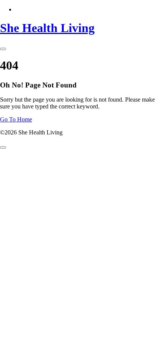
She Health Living (47, 28)
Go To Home (16, 119)
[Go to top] (3, 147)
